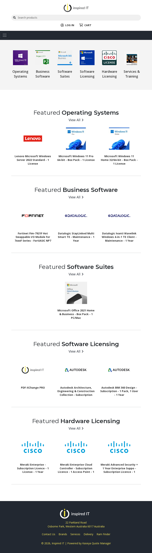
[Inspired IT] (76, 7)
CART (87, 25)
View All (74, 120)
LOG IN (69, 25)
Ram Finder (103, 534)
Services (75, 534)
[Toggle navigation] (4, 35)
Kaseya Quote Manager (96, 543)
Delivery (88, 534)
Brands (63, 534)
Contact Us (48, 534)
